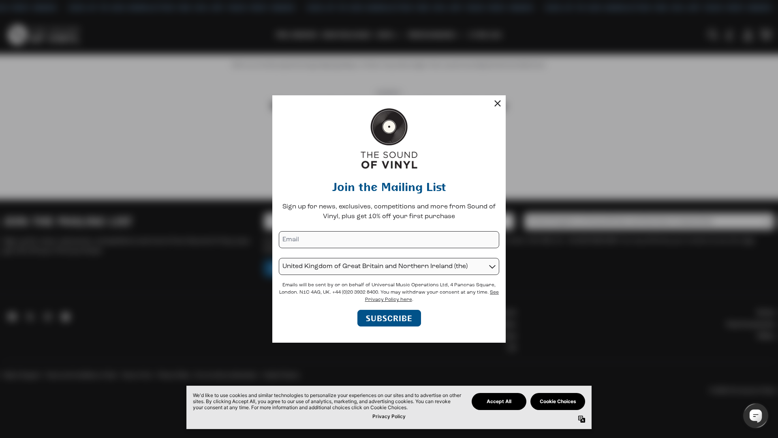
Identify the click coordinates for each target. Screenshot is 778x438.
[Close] (497, 103)
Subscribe (389, 318)
